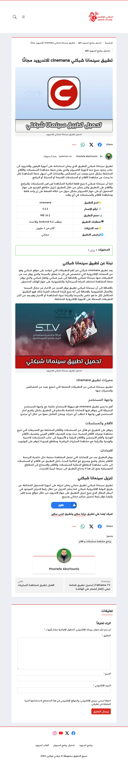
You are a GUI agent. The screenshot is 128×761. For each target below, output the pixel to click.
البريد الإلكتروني (102, 685)
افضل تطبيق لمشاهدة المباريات (36, 585)
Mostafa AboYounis (87, 156)
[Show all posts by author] (109, 156)
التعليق (106, 635)
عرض (92, 249)
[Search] (15, 17)
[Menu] (23, 17)
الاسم (107, 673)
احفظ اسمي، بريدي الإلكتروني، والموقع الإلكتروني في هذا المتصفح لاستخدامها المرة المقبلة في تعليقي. (68, 702)
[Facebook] (100, 144)
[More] (74, 144)
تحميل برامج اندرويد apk (89, 42)
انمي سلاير (58, 513)
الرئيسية (109, 42)
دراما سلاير (80, 513)
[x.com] (91, 144)
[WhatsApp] (83, 144)
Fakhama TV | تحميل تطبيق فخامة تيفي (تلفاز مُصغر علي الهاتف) (89, 586)
